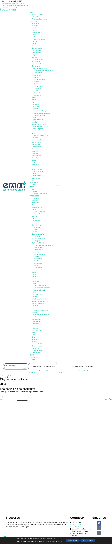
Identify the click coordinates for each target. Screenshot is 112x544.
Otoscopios (35, 149)
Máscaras (35, 131)
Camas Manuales (39, 39)
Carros (34, 43)
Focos (36, 90)
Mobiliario (35, 137)
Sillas (33, 162)
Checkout (35, 17)
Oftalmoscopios (36, 146)
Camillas (34, 41)
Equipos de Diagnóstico (39, 68)
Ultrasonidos (36, 178)
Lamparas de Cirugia (40, 111)
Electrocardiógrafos (38, 59)
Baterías (34, 30)
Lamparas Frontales (40, 115)
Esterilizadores (38, 86)
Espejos (36, 81)
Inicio (1, 377)
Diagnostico (35, 55)
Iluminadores (38, 73)
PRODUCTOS (34, 21)
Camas (34, 34)
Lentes (34, 117)
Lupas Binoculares (37, 120)
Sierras (34, 160)
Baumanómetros (37, 32)
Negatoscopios (36, 144)
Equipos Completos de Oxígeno (44, 70)
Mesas (34, 133)
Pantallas (35, 153)
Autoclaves (35, 28)
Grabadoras (37, 95)
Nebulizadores (36, 142)
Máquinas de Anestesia (39, 124)
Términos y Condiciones (39, 19)
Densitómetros (36, 50)
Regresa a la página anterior (9, 375)
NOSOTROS (34, 182)
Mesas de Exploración (41, 135)
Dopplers (35, 57)
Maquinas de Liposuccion (40, 126)
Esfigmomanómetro (40, 79)
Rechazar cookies (88, 540)
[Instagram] (99, 528)
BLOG (32, 180)
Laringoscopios (38, 75)
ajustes (60, 541)
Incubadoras (36, 104)
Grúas (34, 97)
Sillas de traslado (37, 171)
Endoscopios (36, 66)
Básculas (35, 26)
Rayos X (34, 158)
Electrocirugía (36, 61)
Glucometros (38, 93)
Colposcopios (36, 46)
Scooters (34, 167)
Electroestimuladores (38, 64)
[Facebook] (99, 523)
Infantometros (36, 106)
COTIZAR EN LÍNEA (36, 14)
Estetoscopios (38, 88)
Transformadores (37, 176)
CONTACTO (34, 185)
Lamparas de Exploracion (42, 113)
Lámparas (35, 108)
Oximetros (35, 151)
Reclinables (35, 164)
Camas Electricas (39, 37)
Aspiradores (35, 23)
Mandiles (35, 122)
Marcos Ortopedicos (38, 129)
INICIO (32, 12)
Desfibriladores (36, 52)
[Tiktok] (99, 533)
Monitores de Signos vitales (40, 140)
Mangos (36, 77)
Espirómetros (38, 84)
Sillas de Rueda (37, 169)
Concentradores (37, 48)
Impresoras (35, 102)
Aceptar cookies (72, 540)
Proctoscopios (36, 155)
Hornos (34, 99)
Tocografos (35, 173)
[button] (32, 372)
